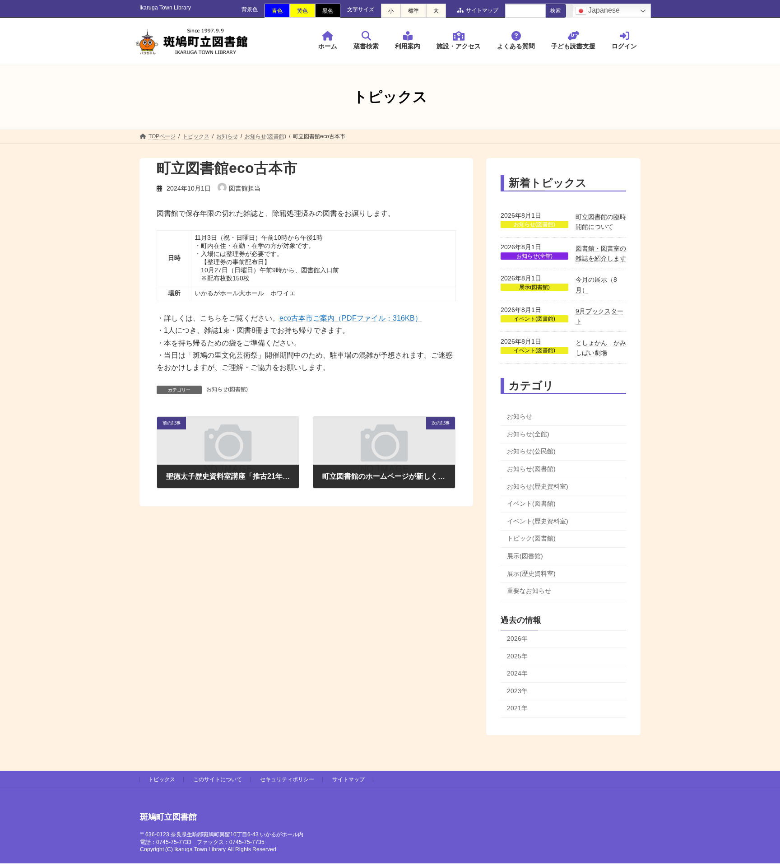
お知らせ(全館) (534, 255)
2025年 (517, 655)
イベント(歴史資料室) (537, 520)
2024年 (517, 673)
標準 (413, 11)
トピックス (161, 779)
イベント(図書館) (534, 319)
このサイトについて (217, 779)
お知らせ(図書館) (227, 389)
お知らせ (519, 416)
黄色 (302, 11)
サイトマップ (482, 10)
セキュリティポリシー (287, 779)
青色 (277, 11)
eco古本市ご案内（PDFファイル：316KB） (350, 318)
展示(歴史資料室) (531, 573)
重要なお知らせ (529, 590)
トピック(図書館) (531, 538)
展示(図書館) (534, 287)
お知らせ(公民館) (531, 451)
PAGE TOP (753, 832)
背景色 (249, 9)
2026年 (517, 638)
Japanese (603, 10)
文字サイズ (360, 9)
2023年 (517, 690)
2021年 (517, 708)
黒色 (327, 11)
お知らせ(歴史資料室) (537, 485)
